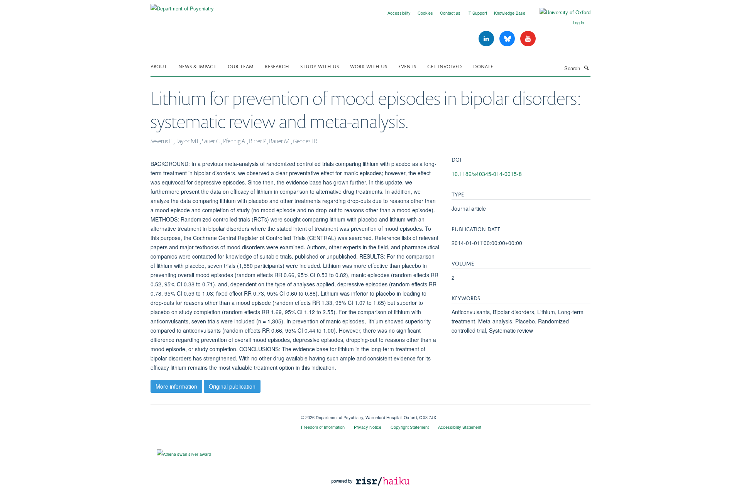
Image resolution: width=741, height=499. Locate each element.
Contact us (450, 13)
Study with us (319, 65)
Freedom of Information (323, 427)
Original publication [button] (232, 386)
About (159, 65)
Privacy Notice (367, 427)
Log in (578, 22)
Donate (483, 65)
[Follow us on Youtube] (528, 38)
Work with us (368, 65)
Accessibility (399, 13)
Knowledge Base (509, 13)
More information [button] (176, 386)
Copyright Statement (410, 427)
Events (407, 65)
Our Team (241, 65)
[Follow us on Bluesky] (507, 38)
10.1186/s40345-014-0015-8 (487, 174)
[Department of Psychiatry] (182, 5)
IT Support (477, 13)
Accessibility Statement (459, 427)
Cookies (425, 13)
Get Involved (444, 65)
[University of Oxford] (559, 12)
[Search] (586, 67)
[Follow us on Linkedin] (487, 38)
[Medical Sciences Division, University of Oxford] (220, 414)
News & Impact (197, 65)
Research (277, 65)
